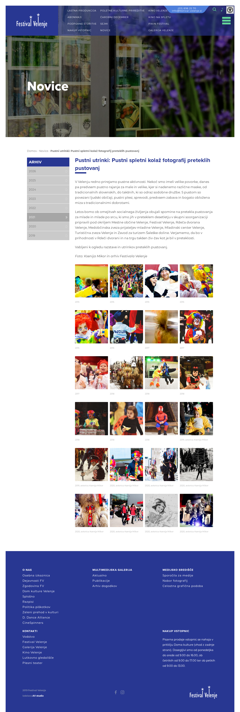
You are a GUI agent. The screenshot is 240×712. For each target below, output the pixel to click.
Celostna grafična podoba (183, 586)
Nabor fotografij (175, 580)
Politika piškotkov (36, 607)
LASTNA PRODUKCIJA (82, 10)
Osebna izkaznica (36, 575)
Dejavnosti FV (33, 580)
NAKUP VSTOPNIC (80, 30)
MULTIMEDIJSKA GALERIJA (112, 570)
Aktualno (99, 575)
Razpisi (28, 601)
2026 (32, 171)
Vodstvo (28, 636)
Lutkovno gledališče (38, 657)
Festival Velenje (34, 642)
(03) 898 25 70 (187, 8)
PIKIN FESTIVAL (158, 24)
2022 (32, 208)
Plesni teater (32, 663)
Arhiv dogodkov (104, 586)
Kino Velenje (32, 652)
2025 (32, 180)
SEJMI (104, 24)
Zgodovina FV (33, 586)
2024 (32, 189)
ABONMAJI (75, 17)
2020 (32, 226)
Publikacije (101, 580)
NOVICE (105, 30)
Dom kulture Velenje (38, 591)
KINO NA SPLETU (159, 17)
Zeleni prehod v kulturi (40, 612)
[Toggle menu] (226, 21)
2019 (32, 235)
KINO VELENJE (158, 10)
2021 (32, 217)
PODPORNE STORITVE (82, 24)
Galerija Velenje (34, 647)
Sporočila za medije (178, 575)
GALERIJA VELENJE (161, 30)
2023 (32, 199)
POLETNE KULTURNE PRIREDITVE (122, 10)
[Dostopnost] (230, 10)
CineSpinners (32, 623)
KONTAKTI (30, 631)
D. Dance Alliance (36, 617)
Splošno (28, 596)
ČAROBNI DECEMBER (114, 17)
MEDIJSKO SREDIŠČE (178, 570)
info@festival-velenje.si (187, 10)
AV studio (38, 696)
